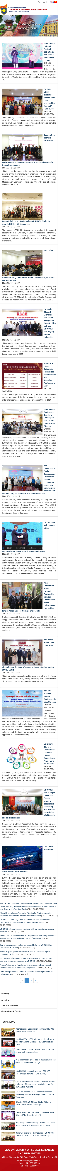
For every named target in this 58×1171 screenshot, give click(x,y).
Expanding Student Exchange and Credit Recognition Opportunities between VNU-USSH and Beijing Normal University (50, 323)
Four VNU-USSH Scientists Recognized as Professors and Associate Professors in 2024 (50, 374)
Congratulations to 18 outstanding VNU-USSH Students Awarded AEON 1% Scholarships (35, 1134)
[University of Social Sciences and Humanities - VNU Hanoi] (3, 9)
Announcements (9, 1006)
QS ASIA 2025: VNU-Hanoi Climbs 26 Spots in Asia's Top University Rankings (34, 1103)
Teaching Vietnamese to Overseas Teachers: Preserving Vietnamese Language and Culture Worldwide (35, 1094)
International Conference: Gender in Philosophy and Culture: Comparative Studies (49, 417)
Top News (8, 1021)
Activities (5, 1000)
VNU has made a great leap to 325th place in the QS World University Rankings (36, 1061)
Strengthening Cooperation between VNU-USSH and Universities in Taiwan (35, 1030)
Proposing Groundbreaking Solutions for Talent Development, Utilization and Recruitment (35, 1124)
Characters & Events (11, 1011)
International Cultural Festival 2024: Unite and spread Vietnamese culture (49, 51)
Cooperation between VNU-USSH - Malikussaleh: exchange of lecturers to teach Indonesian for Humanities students (36, 1084)
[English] (52, 2)
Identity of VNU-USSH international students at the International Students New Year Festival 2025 (35, 1042)
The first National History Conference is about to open (50, 696)
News (5, 993)
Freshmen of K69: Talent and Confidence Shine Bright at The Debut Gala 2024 (35, 1113)
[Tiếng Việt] (55, 2)
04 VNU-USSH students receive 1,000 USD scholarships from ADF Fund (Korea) (33, 1072)
